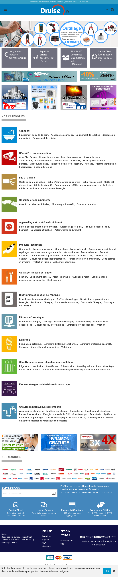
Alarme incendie (43, 160)
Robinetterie (76, 411)
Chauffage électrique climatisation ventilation (46, 362)
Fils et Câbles (27, 177)
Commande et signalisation (45, 255)
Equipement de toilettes (88, 135)
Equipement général (40, 277)
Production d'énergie (41, 302)
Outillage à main (80, 277)
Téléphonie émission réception (66, 164)
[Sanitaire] (9, 135)
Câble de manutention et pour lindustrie (92, 185)
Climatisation (68, 366)
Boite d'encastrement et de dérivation (38, 227)
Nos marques (11, 457)
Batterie (23, 164)
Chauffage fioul (96, 417)
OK (107, 571)
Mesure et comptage (56, 417)
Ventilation (38, 366)
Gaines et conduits (86, 204)
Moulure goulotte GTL (63, 204)
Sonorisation (25, 160)
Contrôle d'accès (28, 157)
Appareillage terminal (71, 227)
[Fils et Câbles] (9, 182)
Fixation (23, 277)
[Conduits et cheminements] (9, 204)
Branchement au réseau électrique (36, 299)
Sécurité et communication (35, 153)
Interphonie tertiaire (71, 157)
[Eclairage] (9, 344)
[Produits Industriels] (9, 249)
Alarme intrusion (92, 157)
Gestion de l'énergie (91, 302)
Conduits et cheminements (35, 200)
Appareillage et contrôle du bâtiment (40, 222)
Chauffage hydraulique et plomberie (40, 406)
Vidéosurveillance (39, 164)
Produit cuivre (83, 321)
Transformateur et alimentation (83, 259)
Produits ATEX (84, 255)
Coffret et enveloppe (67, 299)
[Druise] (107, 9)
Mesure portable (61, 277)
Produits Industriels (30, 244)
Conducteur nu (62, 185)
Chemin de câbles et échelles (34, 204)
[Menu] (5, 9)
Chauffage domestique (89, 366)
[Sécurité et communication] (9, 157)
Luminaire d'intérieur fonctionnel (60, 344)
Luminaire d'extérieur (30, 344)
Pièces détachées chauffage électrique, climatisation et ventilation (76, 369)
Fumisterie (95, 414)
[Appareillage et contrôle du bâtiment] (9, 226)
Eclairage (24, 339)
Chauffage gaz (79, 414)
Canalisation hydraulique (97, 411)
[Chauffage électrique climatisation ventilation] (9, 366)
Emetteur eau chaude (56, 411)
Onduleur (101, 325)
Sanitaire (24, 130)
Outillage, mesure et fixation (35, 272)
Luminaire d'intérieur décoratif (95, 344)
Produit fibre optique (29, 321)
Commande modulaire (66, 302)
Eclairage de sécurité (94, 160)
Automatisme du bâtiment (68, 230)
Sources (23, 347)
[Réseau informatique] (9, 321)
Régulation (24, 366)
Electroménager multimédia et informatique (44, 384)
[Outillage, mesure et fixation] (9, 277)
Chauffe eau (52, 366)
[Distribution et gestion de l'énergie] (9, 299)
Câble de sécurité (43, 185)
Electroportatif (54, 280)
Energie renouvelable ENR (56, 414)
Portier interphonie (49, 157)
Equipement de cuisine (44, 138)
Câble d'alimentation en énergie (63, 182)
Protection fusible (42, 262)
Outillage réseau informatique (58, 321)
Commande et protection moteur (36, 249)
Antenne (89, 164)
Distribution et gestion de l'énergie (39, 295)
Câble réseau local (92, 182)
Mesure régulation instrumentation (47, 259)
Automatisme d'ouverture (67, 160)
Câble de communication (32, 182)
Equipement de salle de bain (33, 135)
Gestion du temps (43, 167)
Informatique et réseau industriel (80, 252)
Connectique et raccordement (70, 249)
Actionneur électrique (64, 262)
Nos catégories (13, 116)
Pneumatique (68, 255)
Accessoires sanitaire (62, 135)
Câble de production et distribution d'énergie (42, 188)
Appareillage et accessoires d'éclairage (50, 347)
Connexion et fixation (41, 230)
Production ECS (77, 417)
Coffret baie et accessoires (80, 325)
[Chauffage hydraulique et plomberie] (9, 411)
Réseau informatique (31, 317)
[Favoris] (113, 9)
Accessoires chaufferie (31, 411)
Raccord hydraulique (30, 414)
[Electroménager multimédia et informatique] (9, 388)
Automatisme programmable (46, 252)
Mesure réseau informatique (49, 325)
